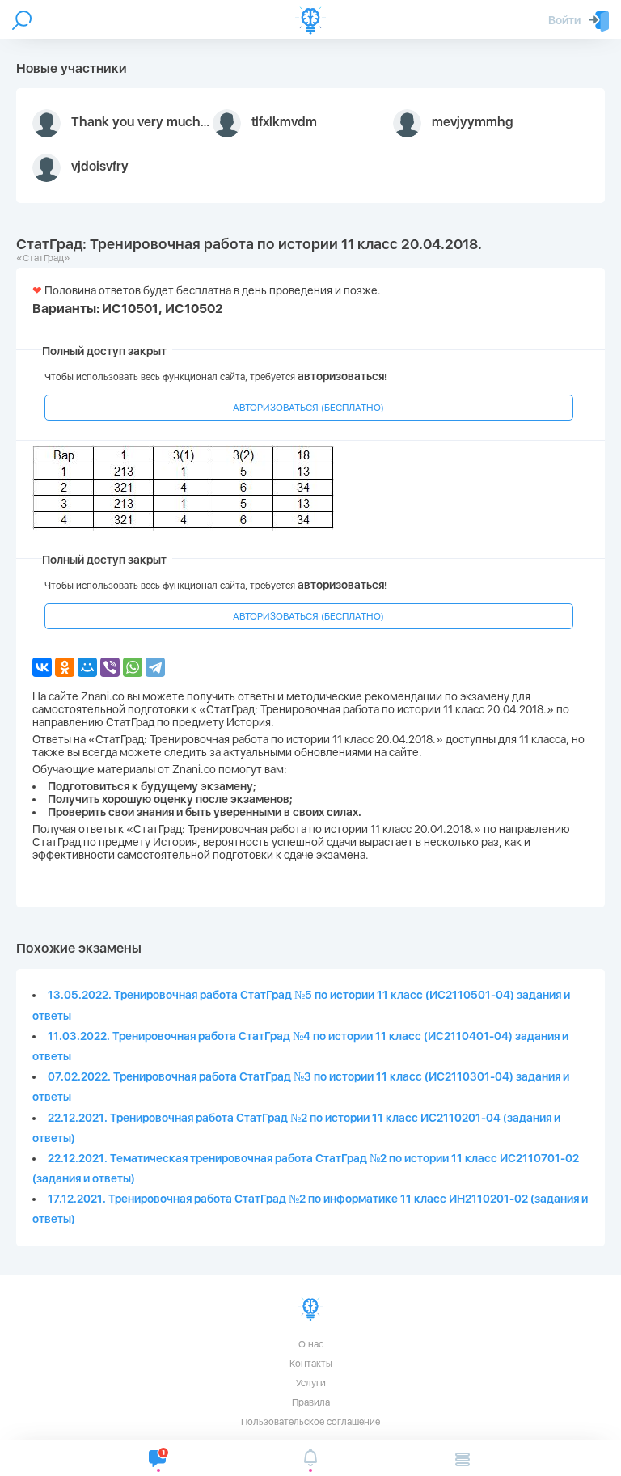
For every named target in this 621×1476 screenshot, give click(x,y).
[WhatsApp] (132, 667)
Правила (311, 1402)
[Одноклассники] (64, 667)
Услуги (311, 1383)
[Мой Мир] (87, 667)
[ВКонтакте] (42, 667)
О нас (310, 1344)
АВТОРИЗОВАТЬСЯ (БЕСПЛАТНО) (308, 407)
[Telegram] (155, 667)
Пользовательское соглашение (310, 1421)
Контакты (310, 1363)
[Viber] (110, 667)
